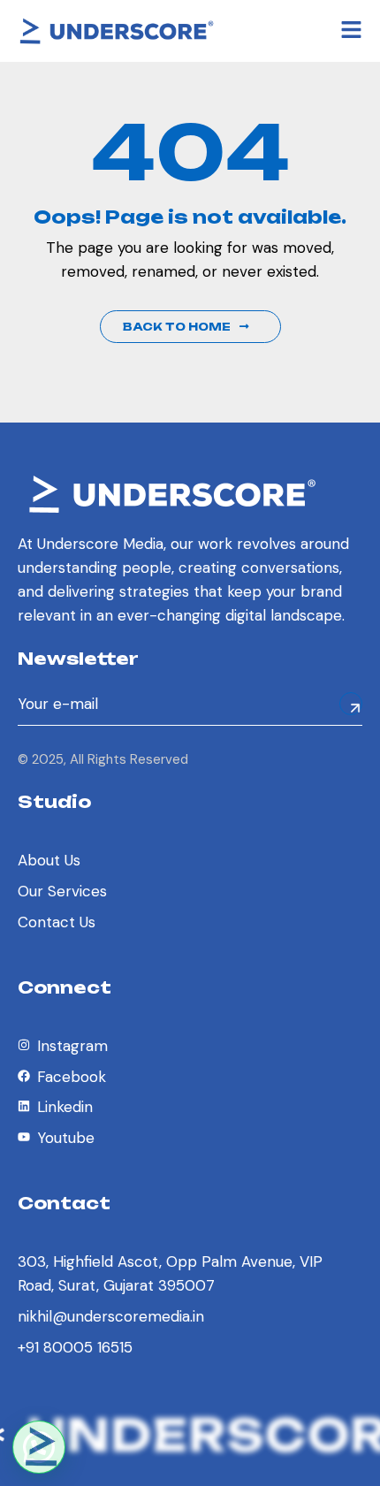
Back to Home (177, 326)
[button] (38, 1447)
